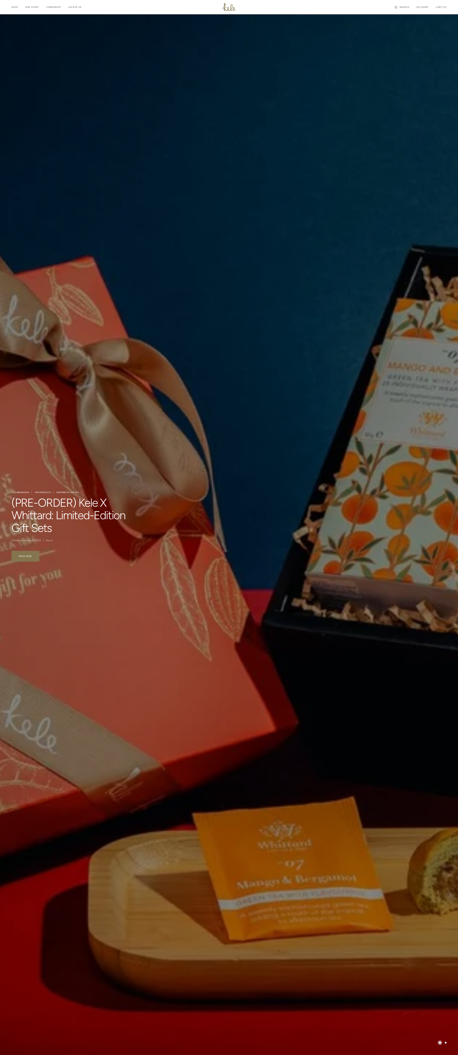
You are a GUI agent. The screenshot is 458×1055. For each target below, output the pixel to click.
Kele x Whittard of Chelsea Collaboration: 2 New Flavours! (72, 515)
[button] (402, 7)
